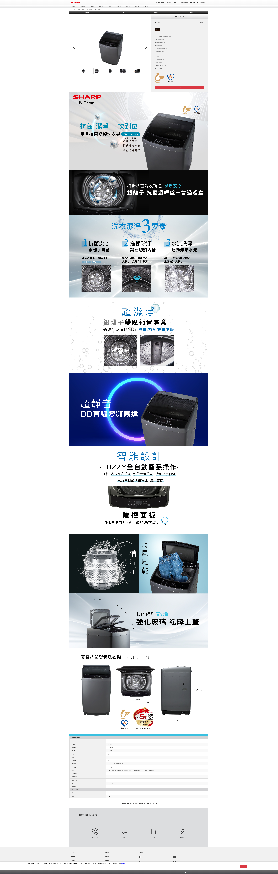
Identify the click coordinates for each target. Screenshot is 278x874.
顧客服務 (176, 2)
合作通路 (107, 852)
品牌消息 (73, 860)
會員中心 (171, 2)
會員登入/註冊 (164, 2)
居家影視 (74, 6)
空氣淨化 (83, 6)
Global (72, 852)
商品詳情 (87, 12)
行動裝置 (128, 6)
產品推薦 (156, 12)
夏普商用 (203, 2)
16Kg (157, 29)
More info (123, 863)
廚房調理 (101, 6)
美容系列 (119, 6)
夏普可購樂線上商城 (184, 2)
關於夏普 (73, 856)
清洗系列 (84, 9)
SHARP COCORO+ (195, 2)
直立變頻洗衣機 (90, 9)
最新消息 (158, 2)
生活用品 (110, 6)
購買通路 (179, 87)
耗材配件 (145, 6)
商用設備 (137, 6)
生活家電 (92, 6)
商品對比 (201, 22)
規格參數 (121, 12)
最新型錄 (107, 856)
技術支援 (191, 12)
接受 (244, 866)
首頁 (74, 9)
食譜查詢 (107, 860)
